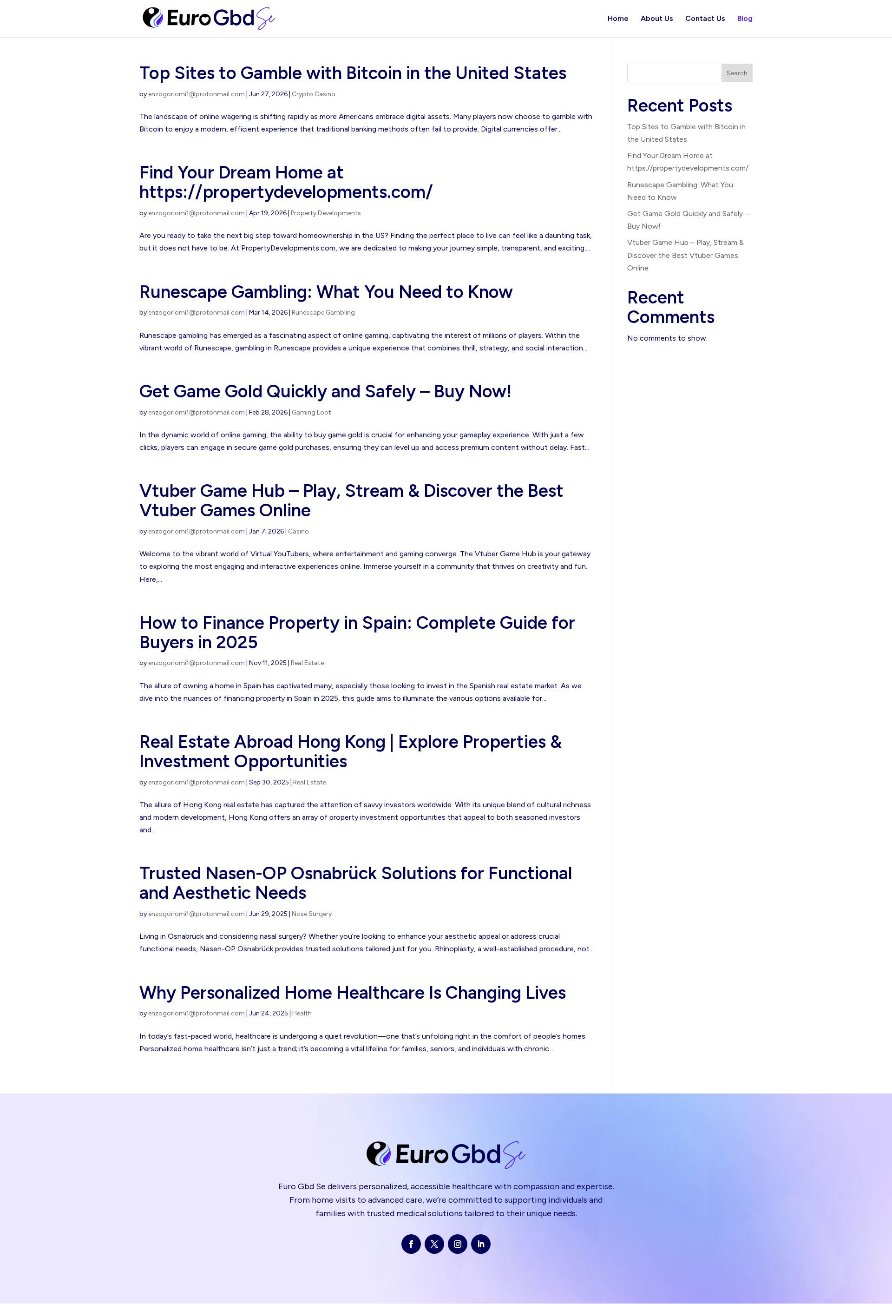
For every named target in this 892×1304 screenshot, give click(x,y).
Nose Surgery (312, 914)
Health (302, 1013)
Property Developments (326, 213)
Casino (298, 531)
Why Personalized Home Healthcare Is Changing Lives (352, 992)
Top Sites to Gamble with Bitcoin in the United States (352, 73)
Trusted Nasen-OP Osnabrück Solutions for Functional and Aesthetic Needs (355, 883)
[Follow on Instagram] (457, 1244)
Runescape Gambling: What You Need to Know (326, 292)
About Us (657, 19)
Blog (745, 19)
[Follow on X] (434, 1244)
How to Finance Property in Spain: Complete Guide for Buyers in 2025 (357, 632)
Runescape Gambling (323, 312)
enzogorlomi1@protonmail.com (196, 94)
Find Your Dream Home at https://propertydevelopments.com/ (286, 182)
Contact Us (705, 19)
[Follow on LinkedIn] (481, 1244)
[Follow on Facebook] (411, 1244)
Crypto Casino (313, 94)
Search (737, 73)
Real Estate (307, 663)
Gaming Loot (311, 412)
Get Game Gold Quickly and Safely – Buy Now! (325, 391)
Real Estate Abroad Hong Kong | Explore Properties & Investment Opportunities (350, 751)
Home (618, 19)
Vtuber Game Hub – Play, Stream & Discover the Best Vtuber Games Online (351, 500)
